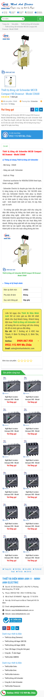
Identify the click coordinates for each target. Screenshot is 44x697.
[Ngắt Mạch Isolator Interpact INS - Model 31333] (11, 417)
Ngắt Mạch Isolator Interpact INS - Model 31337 (11, 399)
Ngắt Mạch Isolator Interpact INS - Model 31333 (11, 431)
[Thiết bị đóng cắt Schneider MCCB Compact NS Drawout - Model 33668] (22, 54)
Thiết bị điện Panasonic (12, 686)
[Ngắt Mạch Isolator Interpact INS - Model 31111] (32, 480)
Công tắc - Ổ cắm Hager (13, 653)
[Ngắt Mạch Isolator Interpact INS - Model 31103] (11, 544)
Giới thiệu (18, 569)
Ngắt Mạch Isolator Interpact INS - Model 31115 (32, 462)
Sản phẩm (28, 569)
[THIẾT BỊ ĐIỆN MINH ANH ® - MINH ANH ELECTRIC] (18, 5)
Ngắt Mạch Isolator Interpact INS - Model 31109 (11, 526)
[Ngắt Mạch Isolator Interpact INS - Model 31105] (32, 544)
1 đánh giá (13, 97)
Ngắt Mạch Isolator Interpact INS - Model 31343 (11, 462)
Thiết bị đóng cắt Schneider (24, 322)
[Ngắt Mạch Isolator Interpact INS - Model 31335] (32, 385)
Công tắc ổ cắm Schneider (14, 682)
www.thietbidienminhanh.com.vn (22, 610)
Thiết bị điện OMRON (12, 657)
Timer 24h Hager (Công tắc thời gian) (17, 649)
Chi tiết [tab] (5, 146)
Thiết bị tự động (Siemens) (14, 637)
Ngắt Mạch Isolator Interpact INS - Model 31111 (32, 494)
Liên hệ (28, 572)
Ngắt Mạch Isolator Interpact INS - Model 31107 (32, 526)
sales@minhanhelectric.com (19, 606)
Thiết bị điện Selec (11, 666)
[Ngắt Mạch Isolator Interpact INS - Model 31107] (32, 512)
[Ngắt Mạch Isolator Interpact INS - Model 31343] (11, 449)
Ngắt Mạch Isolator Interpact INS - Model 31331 (32, 431)
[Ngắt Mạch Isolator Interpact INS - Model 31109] (11, 512)
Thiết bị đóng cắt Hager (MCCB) (15, 641)
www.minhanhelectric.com (20, 614)
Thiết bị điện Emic (11, 670)
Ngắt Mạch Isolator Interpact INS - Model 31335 (32, 399)
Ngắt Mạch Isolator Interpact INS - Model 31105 (32, 557)
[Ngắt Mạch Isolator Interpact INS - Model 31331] (32, 417)
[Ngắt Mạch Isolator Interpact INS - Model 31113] (11, 480)
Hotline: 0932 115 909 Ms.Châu (20, 693)
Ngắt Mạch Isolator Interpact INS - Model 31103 (11, 557)
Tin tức (20, 572)
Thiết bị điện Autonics (12, 674)
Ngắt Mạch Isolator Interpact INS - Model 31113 (11, 494)
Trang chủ (7, 569)
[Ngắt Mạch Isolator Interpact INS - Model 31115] (32, 449)
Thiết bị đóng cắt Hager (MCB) (15, 645)
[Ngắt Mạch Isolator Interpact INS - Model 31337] (11, 385)
